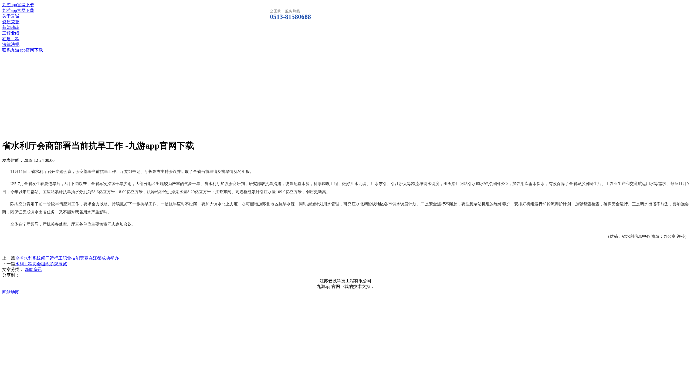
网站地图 (10, 292)
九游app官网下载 (18, 4)
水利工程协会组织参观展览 (41, 263)
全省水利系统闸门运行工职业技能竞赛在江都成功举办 (67, 258)
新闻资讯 (33, 269)
